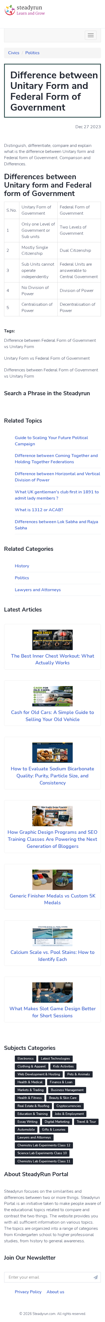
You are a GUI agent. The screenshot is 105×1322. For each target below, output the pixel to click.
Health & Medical (30, 1082)
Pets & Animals (78, 1074)
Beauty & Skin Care (62, 1098)
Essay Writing (27, 1122)
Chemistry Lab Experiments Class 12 (44, 1145)
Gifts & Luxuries (53, 1129)
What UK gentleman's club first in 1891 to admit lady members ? (57, 495)
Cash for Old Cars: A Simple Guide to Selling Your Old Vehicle (52, 716)
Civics (13, 53)
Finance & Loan (61, 1082)
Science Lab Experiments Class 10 (42, 1153)
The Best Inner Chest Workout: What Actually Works (52, 659)
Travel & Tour (86, 1122)
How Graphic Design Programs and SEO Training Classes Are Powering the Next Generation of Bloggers (52, 839)
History (22, 566)
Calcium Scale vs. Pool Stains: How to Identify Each (52, 956)
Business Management (67, 1090)
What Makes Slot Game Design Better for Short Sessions (52, 1012)
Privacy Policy (28, 1292)
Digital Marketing (57, 1122)
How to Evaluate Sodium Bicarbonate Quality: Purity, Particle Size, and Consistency (52, 775)
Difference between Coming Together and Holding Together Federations (56, 459)
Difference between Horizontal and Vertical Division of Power (57, 477)
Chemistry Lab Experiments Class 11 (44, 1161)
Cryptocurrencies (69, 1106)
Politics (32, 53)
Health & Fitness (30, 1098)
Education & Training (33, 1114)
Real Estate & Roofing (33, 1106)
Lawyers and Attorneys (38, 590)
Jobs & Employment (69, 1114)
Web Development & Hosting (39, 1074)
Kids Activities (63, 1066)
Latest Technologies (55, 1058)
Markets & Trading (31, 1090)
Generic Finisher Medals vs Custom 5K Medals (53, 899)
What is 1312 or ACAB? (39, 510)
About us (55, 1292)
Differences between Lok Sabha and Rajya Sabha (56, 525)
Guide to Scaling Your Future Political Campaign (51, 441)
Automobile (26, 1129)
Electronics (26, 1058)
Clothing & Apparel (32, 1066)
